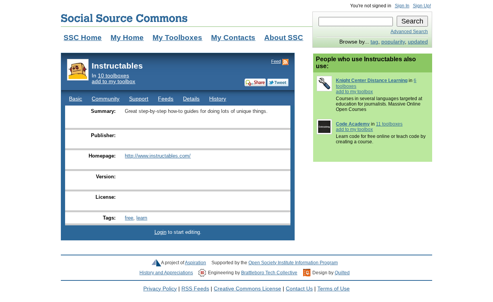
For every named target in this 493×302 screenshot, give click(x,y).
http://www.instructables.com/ (158, 156)
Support (138, 99)
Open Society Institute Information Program (293, 262)
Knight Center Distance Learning (371, 80)
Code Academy (353, 124)
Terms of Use (333, 289)
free (129, 218)
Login (160, 232)
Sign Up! (422, 5)
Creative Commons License (247, 289)
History (217, 99)
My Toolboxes (177, 38)
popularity (393, 42)
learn (141, 218)
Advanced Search (409, 31)
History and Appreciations (166, 272)
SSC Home (83, 38)
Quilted (342, 272)
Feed (276, 61)
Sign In (402, 5)
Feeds (165, 99)
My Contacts (233, 38)
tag (374, 42)
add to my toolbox (113, 81)
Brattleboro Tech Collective (269, 272)
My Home (127, 38)
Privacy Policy (160, 289)
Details (191, 99)
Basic (75, 99)
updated (418, 42)
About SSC (283, 38)
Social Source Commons (124, 18)
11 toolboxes (389, 124)
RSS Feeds (195, 289)
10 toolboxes (113, 76)
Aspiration (195, 262)
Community (105, 99)
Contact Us (299, 289)
